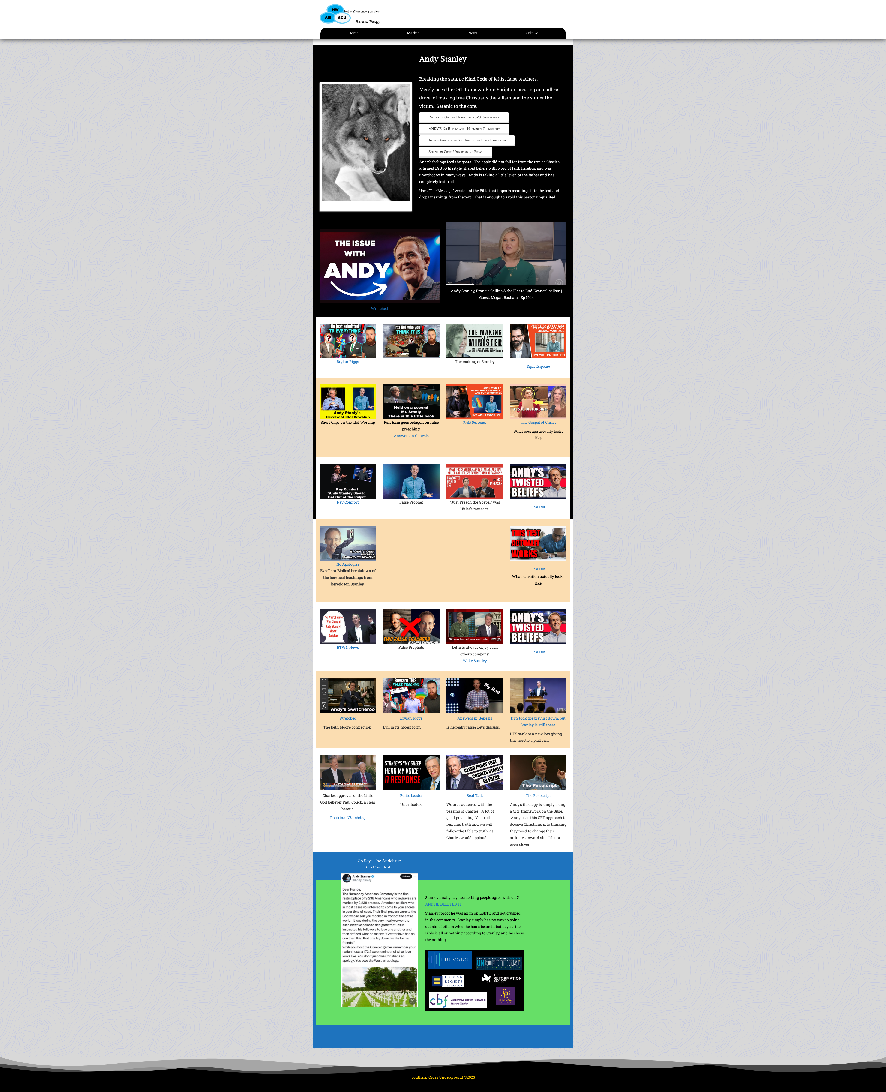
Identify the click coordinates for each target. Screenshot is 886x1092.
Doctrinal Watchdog (347, 817)
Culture (532, 33)
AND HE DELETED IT (443, 904)
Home (353, 33)
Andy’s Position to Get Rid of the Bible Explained (467, 140)
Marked (413, 33)
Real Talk (538, 507)
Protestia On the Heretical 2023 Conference (464, 116)
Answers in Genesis (411, 435)
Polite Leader (411, 795)
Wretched (379, 308)
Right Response (538, 366)
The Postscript (538, 795)
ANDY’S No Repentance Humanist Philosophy (464, 128)
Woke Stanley (475, 660)
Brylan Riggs (348, 361)
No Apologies (347, 564)
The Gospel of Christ (538, 422)
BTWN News (348, 647)
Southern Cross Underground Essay (455, 151)
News (472, 33)
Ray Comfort (348, 502)
